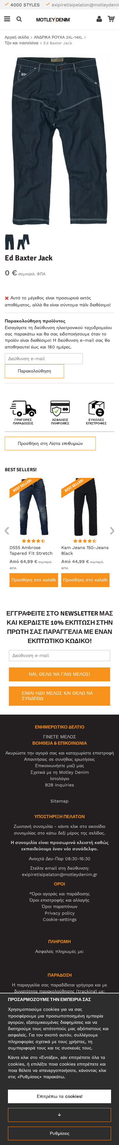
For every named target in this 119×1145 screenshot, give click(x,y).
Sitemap (59, 801)
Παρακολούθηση (34, 370)
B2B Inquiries (59, 784)
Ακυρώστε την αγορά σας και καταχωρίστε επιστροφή (59, 752)
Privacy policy (60, 913)
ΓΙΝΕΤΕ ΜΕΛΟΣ (59, 736)
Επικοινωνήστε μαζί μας (59, 765)
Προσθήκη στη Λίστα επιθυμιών (50, 443)
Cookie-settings (59, 919)
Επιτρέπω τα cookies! (60, 1096)
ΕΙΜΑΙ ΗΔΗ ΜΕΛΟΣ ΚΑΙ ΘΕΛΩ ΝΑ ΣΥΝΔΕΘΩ (57, 696)
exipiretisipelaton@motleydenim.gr (59, 874)
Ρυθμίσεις (59, 1133)
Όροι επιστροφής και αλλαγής (59, 900)
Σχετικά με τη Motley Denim (59, 772)
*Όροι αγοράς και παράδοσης (59, 893)
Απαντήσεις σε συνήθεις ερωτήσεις (59, 759)
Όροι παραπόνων (59, 906)
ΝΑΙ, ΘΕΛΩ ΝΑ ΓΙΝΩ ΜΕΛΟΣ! (59, 674)
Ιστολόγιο (59, 778)
